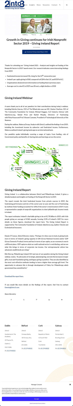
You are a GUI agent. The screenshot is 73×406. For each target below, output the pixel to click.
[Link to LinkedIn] (66, 4)
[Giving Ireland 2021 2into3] (36, 24)
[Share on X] (24, 300)
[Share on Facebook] (11, 300)
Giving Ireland (10, 194)
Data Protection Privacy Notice (37, 403)
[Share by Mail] (62, 300)
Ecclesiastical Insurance (13, 228)
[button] (70, 384)
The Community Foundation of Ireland (28, 225)
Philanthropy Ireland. (53, 194)
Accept (36, 399)
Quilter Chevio (59, 225)
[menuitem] (9, 5)
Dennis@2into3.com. (12, 287)
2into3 (39, 194)
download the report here (34, 222)
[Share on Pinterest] (36, 300)
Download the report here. (14, 276)
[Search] (59, 5)
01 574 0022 (11, 351)
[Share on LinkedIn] (49, 300)
